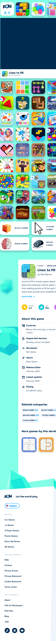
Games (40, 266)
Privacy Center (11, 571)
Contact (8, 565)
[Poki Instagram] (14, 630)
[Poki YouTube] (22, 630)
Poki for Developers (14, 606)
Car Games (10, 520)
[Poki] (7, 6)
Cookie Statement (13, 582)
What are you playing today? (9, 13)
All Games (9, 547)
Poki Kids (9, 611)
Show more (27, 296)
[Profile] (5, 13)
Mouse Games (31, 415)
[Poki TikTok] (7, 630)
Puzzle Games (11, 536)
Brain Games (30, 410)
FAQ (7, 560)
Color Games (30, 420)
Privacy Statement (13, 576)
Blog (7, 616)
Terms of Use (11, 587)
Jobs (7, 622)
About (7, 600)
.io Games (9, 525)
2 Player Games (12, 531)
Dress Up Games (12, 541)
